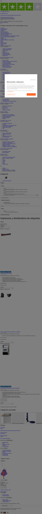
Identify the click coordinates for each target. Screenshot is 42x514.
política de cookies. (11, 91)
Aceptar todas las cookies (31, 94)
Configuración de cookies (11, 94)
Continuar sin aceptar (33, 79)
